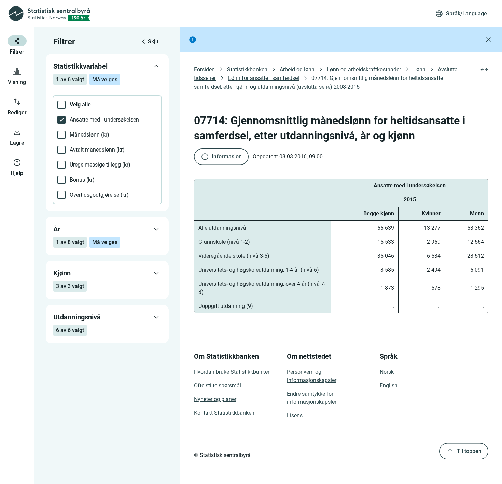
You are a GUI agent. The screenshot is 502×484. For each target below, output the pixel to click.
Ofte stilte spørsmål (217, 385)
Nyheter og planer (215, 399)
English (389, 385)
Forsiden (204, 69)
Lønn (419, 69)
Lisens (295, 415)
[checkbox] (107, 104)
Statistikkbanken (247, 69)
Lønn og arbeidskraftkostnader (364, 69)
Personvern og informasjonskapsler (311, 376)
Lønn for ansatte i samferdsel (263, 78)
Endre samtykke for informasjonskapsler (311, 397)
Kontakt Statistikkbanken (224, 413)
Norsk (387, 372)
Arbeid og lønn (297, 69)
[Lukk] (488, 39)
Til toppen (469, 451)
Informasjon (227, 156)
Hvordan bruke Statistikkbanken (232, 372)
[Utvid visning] (484, 69)
